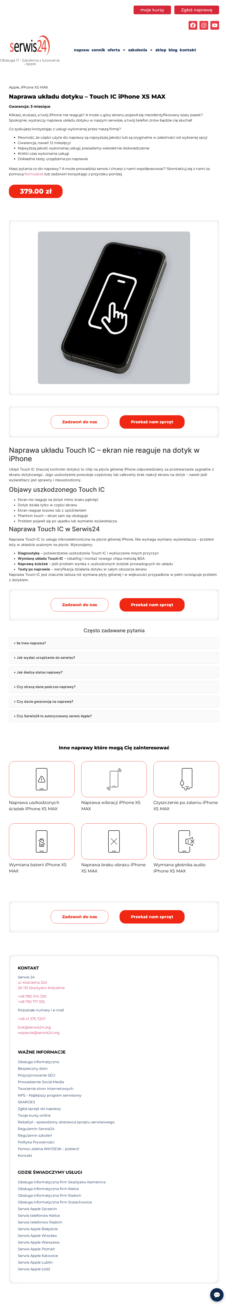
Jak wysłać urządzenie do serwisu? (46, 657)
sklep (160, 50)
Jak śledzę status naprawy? (40, 672)
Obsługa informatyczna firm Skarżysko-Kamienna (62, 1182)
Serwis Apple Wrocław (37, 1236)
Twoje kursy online (34, 1115)
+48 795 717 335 (31, 1002)
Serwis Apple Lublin (35, 1262)
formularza (33, 174)
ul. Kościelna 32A (32, 982)
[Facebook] (193, 25)
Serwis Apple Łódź (34, 1269)
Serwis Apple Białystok (38, 1229)
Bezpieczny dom (33, 1068)
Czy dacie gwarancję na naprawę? (45, 701)
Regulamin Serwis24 (36, 1129)
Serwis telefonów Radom (40, 1222)
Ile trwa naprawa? (31, 643)
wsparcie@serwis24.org (39, 1033)
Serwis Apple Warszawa (38, 1242)
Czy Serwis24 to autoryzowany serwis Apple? (54, 716)
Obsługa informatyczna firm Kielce (48, 1189)
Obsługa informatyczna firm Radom (49, 1195)
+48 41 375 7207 (31, 1019)
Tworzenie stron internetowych (45, 1089)
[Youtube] (214, 25)
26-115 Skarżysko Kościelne (41, 988)
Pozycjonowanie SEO (36, 1075)
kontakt (188, 50)
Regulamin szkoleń (35, 1135)
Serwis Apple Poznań (36, 1249)
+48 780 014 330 (32, 996)
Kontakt (25, 1155)
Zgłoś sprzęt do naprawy (39, 1109)
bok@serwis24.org (34, 1027)
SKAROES (26, 1102)
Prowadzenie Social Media (41, 1082)
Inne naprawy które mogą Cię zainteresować (114, 747)
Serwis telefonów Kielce (39, 1215)
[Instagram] (204, 25)
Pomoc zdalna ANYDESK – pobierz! (48, 1149)
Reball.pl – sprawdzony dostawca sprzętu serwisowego (66, 1122)
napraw (81, 50)
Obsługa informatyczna (38, 1062)
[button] (152, 422)
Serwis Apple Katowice (38, 1256)
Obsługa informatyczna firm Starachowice (55, 1202)
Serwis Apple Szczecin (37, 1209)
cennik (98, 50)
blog (173, 50)
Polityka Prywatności (36, 1142)
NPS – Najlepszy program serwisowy (49, 1095)
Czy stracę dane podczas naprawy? (46, 687)
